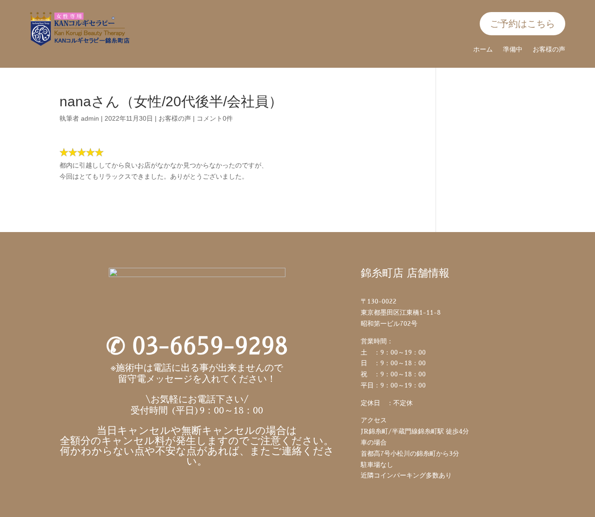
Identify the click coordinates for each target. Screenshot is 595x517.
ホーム (483, 49)
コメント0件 (215, 118)
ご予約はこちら (522, 24)
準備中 (512, 49)
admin (90, 118)
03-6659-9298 (210, 346)
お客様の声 (549, 49)
